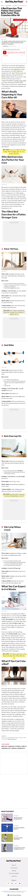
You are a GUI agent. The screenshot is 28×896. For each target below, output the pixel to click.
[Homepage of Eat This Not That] (13, 861)
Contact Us (14, 876)
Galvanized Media (11, 891)
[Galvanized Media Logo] (14, 889)
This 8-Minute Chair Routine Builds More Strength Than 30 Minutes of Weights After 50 (14, 312)
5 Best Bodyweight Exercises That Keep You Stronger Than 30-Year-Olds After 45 (14, 655)
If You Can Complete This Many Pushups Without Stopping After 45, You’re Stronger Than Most (14, 151)
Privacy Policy (14, 867)
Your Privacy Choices (15, 895)
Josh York (5, 46)
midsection (16, 69)
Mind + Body (8, 5)
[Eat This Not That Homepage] (14, 1)
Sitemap (14, 870)
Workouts (21, 748)
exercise (11, 746)
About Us (14, 865)
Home (2, 5)
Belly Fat (4, 746)
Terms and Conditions (14, 873)
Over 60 (14, 748)
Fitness (17, 746)
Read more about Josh (12, 739)
